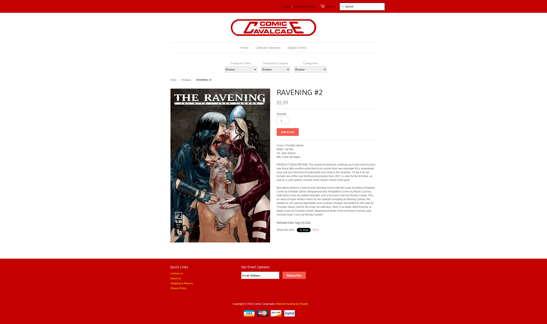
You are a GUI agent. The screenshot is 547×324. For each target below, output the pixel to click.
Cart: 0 (330, 6)
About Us (175, 278)
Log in (286, 6)
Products (186, 80)
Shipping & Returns (181, 283)
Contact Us (176, 273)
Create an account (304, 6)
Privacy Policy (178, 288)
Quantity (281, 114)
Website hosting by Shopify (292, 303)
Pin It (316, 229)
